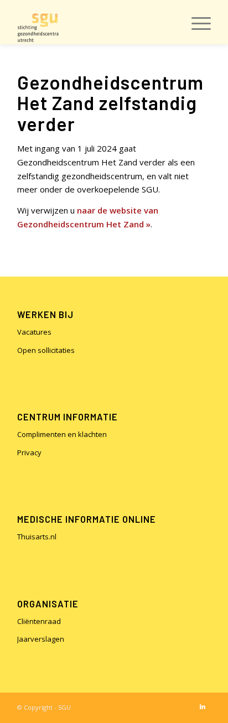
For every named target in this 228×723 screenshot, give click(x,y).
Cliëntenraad (39, 621)
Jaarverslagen (40, 639)
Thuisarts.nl (36, 537)
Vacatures (34, 332)
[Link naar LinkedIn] (202, 706)
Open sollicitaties (46, 350)
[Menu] (195, 22)
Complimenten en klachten (62, 434)
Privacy (29, 452)
